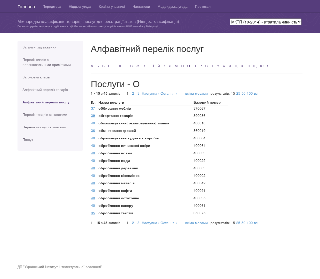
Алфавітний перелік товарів (45, 89)
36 (93, 130)
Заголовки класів (36, 76)
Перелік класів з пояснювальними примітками (46, 62)
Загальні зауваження (39, 46)
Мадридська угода (173, 6)
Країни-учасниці (112, 6)
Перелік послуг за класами (44, 126)
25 (238, 93)
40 (93, 122)
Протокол (202, 6)
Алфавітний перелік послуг (46, 101)
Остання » (169, 93)
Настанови (141, 6)
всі (256, 93)
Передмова (51, 6)
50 (244, 93)
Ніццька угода (80, 6)
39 (93, 115)
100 (250, 93)
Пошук (27, 139)
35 (93, 212)
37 (93, 108)
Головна (26, 6)
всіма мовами (196, 93)
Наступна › (151, 93)
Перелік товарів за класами (44, 114)
